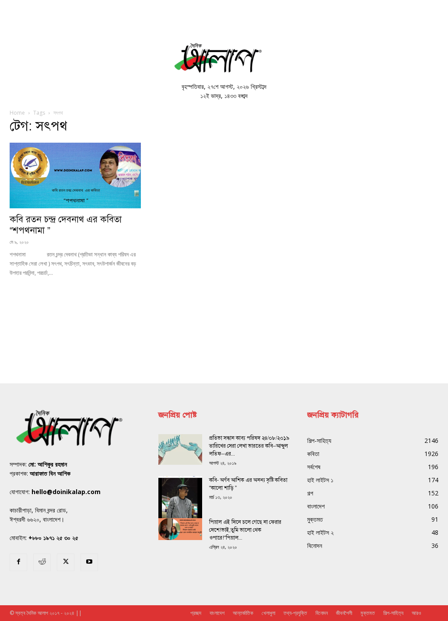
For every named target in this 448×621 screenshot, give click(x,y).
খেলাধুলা (268, 613)
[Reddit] (42, 562)
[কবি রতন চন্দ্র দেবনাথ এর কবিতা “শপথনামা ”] (75, 175)
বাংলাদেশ (217, 613)
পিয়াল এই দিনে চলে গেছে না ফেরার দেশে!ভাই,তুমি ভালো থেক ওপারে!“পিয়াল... (245, 530)
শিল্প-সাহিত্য (393, 613)
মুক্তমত (367, 613)
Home (17, 112)
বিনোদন (321, 613)
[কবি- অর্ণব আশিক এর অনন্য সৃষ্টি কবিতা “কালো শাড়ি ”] (180, 504)
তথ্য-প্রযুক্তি (295, 613)
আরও (416, 613)
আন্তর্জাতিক (243, 613)
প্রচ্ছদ (195, 613)
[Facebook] (18, 562)
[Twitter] (65, 562)
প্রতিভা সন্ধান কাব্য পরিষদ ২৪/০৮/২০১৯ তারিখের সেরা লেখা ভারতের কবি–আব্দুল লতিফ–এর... (249, 446)
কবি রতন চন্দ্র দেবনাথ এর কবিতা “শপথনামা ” (66, 225)
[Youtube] (89, 562)
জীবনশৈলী (344, 613)
